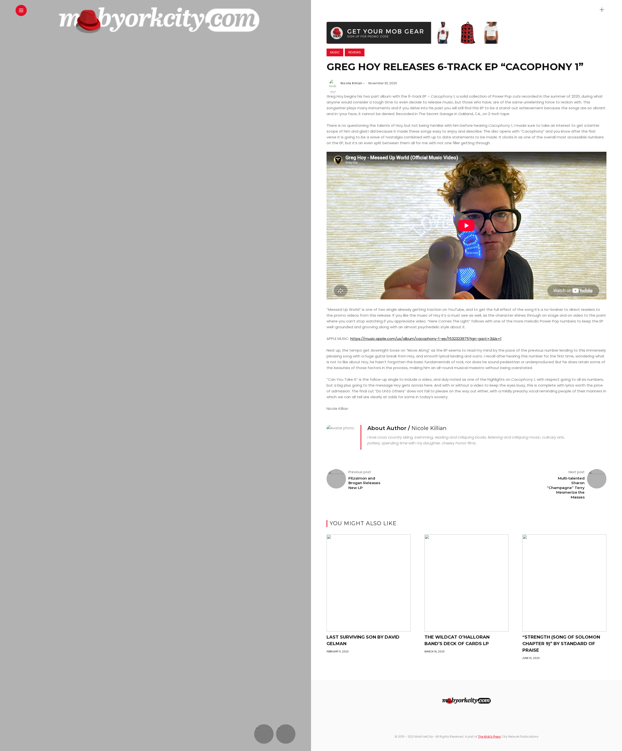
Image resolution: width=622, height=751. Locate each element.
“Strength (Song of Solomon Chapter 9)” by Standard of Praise (561, 643)
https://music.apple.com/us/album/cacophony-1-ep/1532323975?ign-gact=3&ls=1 (425, 338)
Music (335, 52)
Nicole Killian (352, 83)
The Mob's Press (489, 736)
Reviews (354, 52)
